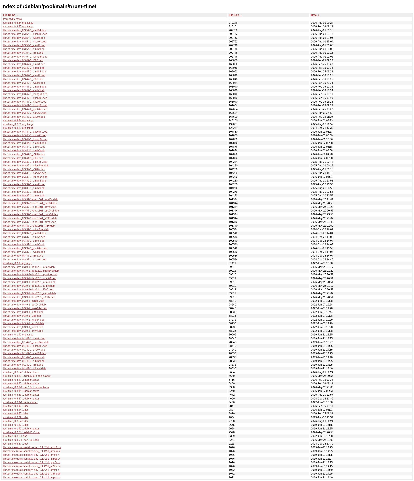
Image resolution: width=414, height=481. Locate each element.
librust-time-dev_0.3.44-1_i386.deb (23, 158)
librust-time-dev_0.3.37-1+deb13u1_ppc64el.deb (31, 210)
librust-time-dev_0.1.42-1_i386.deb (23, 364)
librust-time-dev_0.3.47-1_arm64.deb (24, 75)
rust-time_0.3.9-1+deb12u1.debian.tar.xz (26, 387)
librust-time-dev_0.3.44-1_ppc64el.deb (25, 131)
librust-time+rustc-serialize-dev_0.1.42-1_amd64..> (32, 447)
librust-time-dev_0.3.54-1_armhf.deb (23, 49)
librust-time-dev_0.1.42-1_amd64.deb (24, 353)
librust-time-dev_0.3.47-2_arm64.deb (24, 64)
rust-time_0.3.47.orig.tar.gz (18, 26)
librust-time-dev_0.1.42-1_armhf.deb (23, 361)
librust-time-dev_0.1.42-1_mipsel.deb (24, 368)
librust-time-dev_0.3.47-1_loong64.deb (25, 94)
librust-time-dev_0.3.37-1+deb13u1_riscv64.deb (30, 214)
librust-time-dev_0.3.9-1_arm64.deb (23, 323)
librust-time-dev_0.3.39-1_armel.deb (23, 195)
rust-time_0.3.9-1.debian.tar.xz (20, 402)
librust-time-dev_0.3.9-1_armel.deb (23, 327)
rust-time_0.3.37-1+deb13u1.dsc (21, 432)
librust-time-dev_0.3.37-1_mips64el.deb (26, 229)
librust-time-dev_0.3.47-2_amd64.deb (24, 71)
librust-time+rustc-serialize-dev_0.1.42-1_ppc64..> (31, 462)
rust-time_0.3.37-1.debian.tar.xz (21, 398)
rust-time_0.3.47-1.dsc (15, 406)
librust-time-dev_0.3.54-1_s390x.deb (24, 37)
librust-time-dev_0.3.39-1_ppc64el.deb (25, 161)
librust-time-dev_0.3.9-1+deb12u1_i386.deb (28, 289)
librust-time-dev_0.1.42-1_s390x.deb (24, 349)
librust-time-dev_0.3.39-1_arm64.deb (24, 184)
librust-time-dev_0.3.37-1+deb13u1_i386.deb (29, 225)
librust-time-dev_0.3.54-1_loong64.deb (25, 56)
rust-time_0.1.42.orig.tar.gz (18, 334)
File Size (234, 15)
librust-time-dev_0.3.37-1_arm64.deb (24, 237)
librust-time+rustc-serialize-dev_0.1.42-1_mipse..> (31, 477)
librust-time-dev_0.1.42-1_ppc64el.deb (25, 346)
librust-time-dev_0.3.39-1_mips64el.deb (26, 165)
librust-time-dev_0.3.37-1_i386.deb (23, 255)
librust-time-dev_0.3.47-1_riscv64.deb (24, 101)
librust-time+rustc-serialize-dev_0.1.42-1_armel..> (31, 470)
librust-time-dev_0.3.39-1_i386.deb (23, 191)
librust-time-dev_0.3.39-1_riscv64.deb (24, 173)
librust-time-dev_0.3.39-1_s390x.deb (24, 169)
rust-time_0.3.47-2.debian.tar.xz (21, 379)
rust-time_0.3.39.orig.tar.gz (18, 124)
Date (314, 15)
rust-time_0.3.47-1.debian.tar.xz (21, 383)
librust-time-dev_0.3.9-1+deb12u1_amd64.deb (29, 278)
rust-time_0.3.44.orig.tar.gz (18, 120)
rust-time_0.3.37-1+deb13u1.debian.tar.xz (27, 376)
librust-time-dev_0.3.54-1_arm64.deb (24, 45)
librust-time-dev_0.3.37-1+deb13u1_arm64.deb (30, 203)
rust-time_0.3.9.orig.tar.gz (17, 263)
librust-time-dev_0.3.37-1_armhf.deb (23, 244)
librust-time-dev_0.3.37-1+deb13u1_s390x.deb (30, 218)
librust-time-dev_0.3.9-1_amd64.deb (23, 319)
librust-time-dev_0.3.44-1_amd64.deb (24, 143)
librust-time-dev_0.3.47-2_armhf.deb (23, 67)
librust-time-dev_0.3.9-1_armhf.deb (23, 330)
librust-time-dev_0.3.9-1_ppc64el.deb (24, 304)
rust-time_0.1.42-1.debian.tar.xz (21, 428)
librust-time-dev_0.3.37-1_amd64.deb (24, 233)
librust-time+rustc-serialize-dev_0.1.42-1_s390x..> (31, 466)
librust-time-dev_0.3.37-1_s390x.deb (24, 252)
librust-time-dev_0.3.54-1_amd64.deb (24, 30)
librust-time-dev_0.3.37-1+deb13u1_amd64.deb (30, 199)
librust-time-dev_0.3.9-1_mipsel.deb (23, 300)
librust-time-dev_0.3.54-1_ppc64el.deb (25, 34)
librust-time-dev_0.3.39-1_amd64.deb (24, 180)
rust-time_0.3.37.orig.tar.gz (18, 128)
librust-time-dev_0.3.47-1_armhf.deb (23, 90)
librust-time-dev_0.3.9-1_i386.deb (22, 315)
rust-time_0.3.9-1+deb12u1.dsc (21, 440)
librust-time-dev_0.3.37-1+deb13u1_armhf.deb (29, 206)
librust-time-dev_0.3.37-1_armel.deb (23, 240)
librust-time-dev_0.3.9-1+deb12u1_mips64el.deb (31, 270)
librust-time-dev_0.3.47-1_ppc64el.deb (25, 98)
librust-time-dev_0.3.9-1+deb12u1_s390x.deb (29, 297)
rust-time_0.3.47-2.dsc (15, 413)
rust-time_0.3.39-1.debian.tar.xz (21, 394)
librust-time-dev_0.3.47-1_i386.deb (23, 79)
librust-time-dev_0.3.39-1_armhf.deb (23, 188)
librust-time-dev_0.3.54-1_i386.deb (23, 52)
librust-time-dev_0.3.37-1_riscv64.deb (24, 259)
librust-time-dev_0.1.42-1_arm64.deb (24, 338)
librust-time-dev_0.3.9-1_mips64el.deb (25, 308)
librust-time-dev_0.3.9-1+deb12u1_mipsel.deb (29, 293)
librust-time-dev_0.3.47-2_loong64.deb (25, 105)
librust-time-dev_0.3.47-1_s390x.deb (24, 83)
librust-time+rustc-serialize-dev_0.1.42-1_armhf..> (31, 454)
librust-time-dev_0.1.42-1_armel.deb (23, 357)
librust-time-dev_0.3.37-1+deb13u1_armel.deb (29, 222)
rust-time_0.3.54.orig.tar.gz (18, 22)
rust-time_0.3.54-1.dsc (15, 421)
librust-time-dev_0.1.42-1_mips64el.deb (26, 342)
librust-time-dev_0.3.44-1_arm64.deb (24, 146)
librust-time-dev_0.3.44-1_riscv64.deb (24, 135)
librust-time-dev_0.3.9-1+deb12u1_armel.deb (29, 267)
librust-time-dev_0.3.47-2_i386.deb (23, 60)
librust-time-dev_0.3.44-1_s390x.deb (24, 154)
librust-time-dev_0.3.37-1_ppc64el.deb (25, 248)
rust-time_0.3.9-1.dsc (15, 436)
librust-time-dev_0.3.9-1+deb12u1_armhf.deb (29, 285)
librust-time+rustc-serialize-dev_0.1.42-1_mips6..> (31, 458)
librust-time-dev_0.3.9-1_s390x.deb (23, 312)
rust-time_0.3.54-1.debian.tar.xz (21, 372)
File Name (9, 15)
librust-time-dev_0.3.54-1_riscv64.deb (24, 41)
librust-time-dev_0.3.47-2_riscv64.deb (24, 112)
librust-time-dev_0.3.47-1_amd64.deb (24, 86)
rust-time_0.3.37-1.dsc (15, 443)
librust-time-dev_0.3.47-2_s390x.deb (24, 116)
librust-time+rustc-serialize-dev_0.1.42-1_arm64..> (31, 451)
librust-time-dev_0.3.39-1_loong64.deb (25, 177)
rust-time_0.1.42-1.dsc (15, 424)
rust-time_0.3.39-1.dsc (15, 417)
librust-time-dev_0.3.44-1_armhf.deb (23, 150)
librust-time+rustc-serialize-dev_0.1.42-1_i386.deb (31, 473)
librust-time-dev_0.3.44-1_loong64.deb (25, 139)
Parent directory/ (12, 19)
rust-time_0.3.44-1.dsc (15, 409)
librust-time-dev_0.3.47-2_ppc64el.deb (25, 109)
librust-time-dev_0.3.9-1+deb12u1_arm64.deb (29, 282)
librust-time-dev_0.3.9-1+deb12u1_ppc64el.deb (30, 274)
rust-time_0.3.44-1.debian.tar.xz (21, 391)
